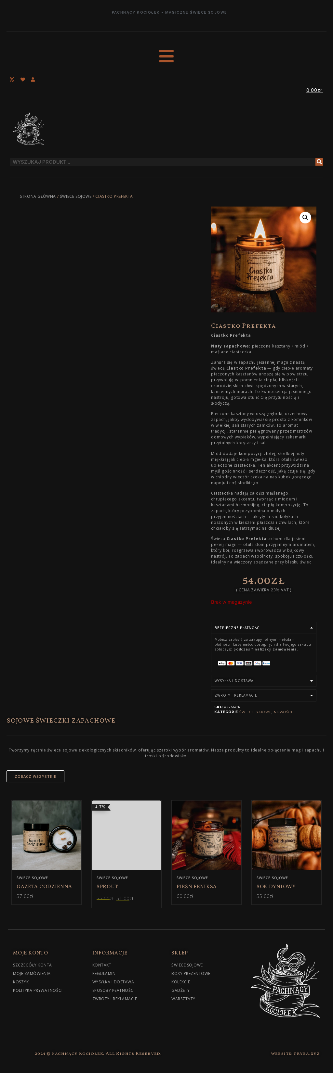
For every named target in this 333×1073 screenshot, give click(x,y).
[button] (305, 217)
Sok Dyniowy (276, 886)
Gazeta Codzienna (44, 886)
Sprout (107, 886)
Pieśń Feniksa (197, 886)
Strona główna (38, 196)
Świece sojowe (76, 196)
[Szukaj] (319, 162)
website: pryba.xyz (295, 1054)
